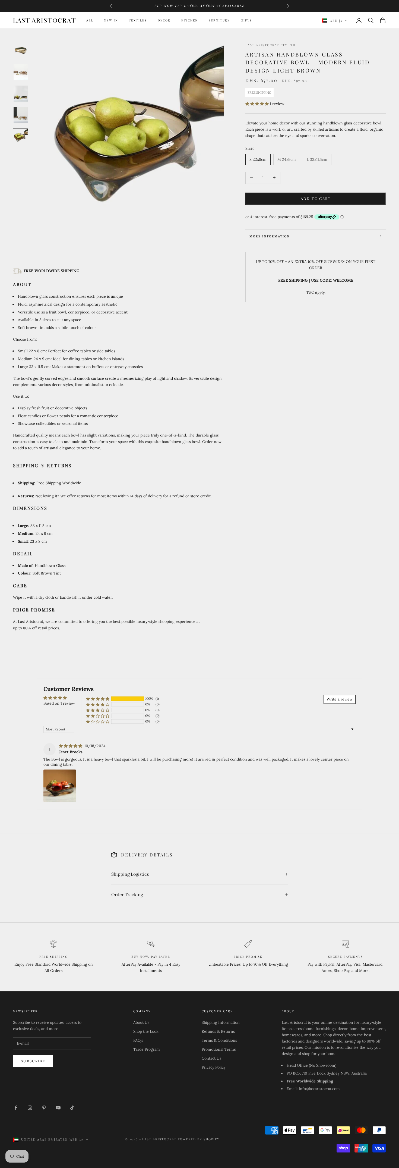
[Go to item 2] (20, 72)
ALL (89, 20)
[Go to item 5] (20, 136)
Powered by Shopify (199, 1139)
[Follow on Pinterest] (44, 1107)
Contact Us (211, 1058)
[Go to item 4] (20, 115)
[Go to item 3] (20, 93)
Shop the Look (146, 1031)
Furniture (219, 20)
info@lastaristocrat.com (319, 1088)
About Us (141, 1022)
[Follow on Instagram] (30, 1107)
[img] (71, 745)
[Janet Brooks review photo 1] (59, 786)
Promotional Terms (219, 1049)
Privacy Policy (214, 1067)
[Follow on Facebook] (15, 1107)
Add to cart (316, 198)
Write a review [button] (340, 699)
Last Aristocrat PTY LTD (270, 45)
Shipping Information (221, 1022)
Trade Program (146, 1049)
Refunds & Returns (218, 1031)
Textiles (138, 20)
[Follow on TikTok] (72, 1107)
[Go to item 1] (20, 50)
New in (111, 20)
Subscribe (33, 1061)
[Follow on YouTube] (58, 1107)
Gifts (246, 20)
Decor (164, 20)
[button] (257, 103)
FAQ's (138, 1040)
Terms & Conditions (219, 1040)
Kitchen (189, 20)
